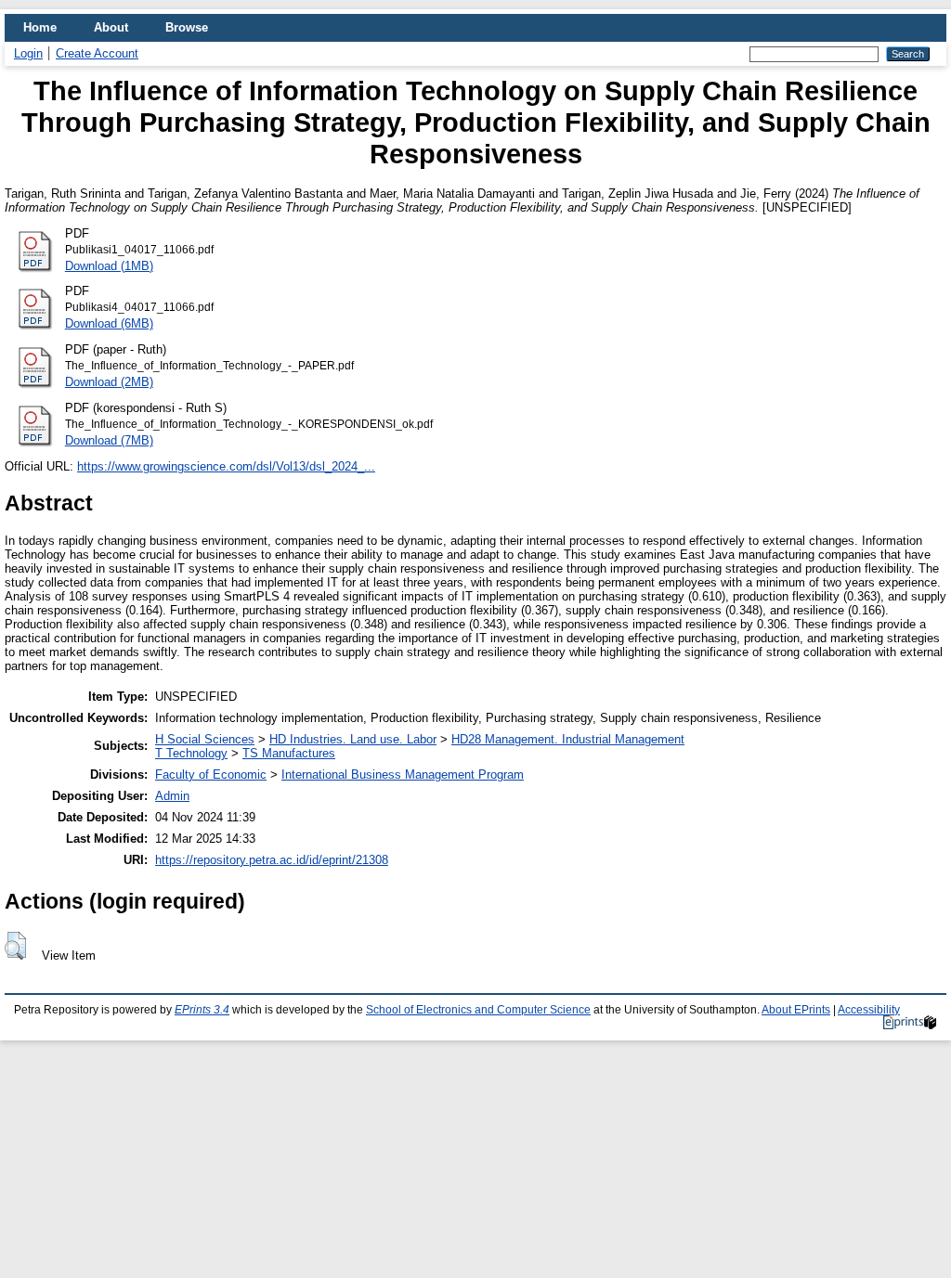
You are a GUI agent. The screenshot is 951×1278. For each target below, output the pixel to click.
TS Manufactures (288, 753)
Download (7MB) (109, 440)
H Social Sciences (204, 739)
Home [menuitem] (40, 27)
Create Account (97, 53)
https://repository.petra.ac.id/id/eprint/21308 (271, 860)
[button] (15, 946)
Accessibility (869, 1009)
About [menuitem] (111, 27)
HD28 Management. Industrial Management (567, 739)
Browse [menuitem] (186, 27)
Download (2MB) (109, 382)
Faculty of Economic (211, 774)
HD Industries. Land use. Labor (352, 739)
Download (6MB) (109, 323)
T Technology (191, 753)
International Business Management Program (402, 774)
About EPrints (796, 1009)
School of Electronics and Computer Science (478, 1009)
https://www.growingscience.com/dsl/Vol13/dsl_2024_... (226, 466)
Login (28, 53)
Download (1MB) (109, 266)
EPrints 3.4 (202, 1009)
